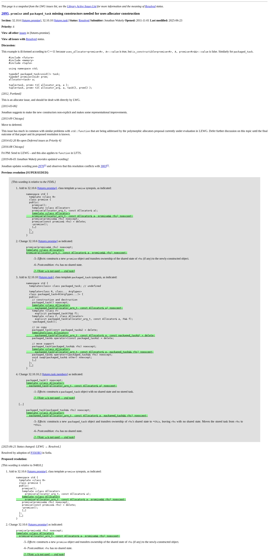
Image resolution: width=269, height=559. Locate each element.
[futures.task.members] (55, 374)
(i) (45, 165)
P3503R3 (36, 452)
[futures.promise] (31, 20)
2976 (41, 166)
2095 (5, 13)
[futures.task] (61, 20)
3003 (104, 166)
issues (22, 32)
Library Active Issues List (81, 6)
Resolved (150, 6)
